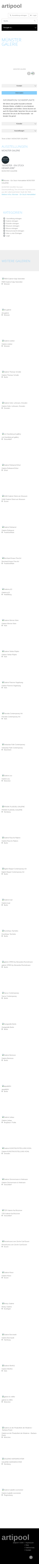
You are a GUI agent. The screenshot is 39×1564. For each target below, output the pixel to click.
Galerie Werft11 (7, 1369)
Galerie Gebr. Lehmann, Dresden (13, 406)
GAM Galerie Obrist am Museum (13, 499)
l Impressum (29, 1543)
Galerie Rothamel (8, 530)
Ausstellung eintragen (19, 15)
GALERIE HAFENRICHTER (12, 1462)
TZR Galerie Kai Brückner (11, 1213)
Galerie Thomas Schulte (10, 375)
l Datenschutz (29, 1547)
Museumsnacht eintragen (14, 231)
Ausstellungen (19, 131)
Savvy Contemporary (9, 996)
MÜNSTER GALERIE (9, 171)
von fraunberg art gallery (10, 437)
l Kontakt (27, 1550)
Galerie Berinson (7, 1058)
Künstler (19, 124)
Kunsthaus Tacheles (9, 934)
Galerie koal (6, 903)
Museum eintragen (12, 226)
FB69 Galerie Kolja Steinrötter (12, 282)
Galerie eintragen (11, 221)
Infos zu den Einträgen (13, 233)
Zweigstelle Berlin (8, 1027)
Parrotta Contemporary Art (11, 717)
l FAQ (26, 1545)
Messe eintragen (11, 228)
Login (33, 15)
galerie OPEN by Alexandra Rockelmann (16, 965)
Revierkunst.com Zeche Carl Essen (14, 1245)
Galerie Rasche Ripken (10, 841)
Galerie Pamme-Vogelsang (11, 686)
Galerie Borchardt (8, 1338)
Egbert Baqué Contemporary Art (13, 872)
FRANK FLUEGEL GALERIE (12, 810)
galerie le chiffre (7, 1400)
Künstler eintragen (12, 223)
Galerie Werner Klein (9, 623)
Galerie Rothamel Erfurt (10, 468)
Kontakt (19, 86)
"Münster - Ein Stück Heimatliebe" (13, 167)
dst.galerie (5, 313)
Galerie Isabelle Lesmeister (11, 1493)
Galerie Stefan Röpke (9, 654)
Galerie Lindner (7, 344)
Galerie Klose (6, 1276)
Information (19, 93)
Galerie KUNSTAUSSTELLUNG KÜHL (15, 1151)
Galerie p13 (6, 592)
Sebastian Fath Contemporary (12, 748)
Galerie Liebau (7, 1120)
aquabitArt (5, 1089)
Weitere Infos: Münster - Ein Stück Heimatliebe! (19, 194)
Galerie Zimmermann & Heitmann (13, 1182)
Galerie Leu (6, 779)
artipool (12, 6)
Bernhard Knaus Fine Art (10, 561)
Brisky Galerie (7, 1307)
